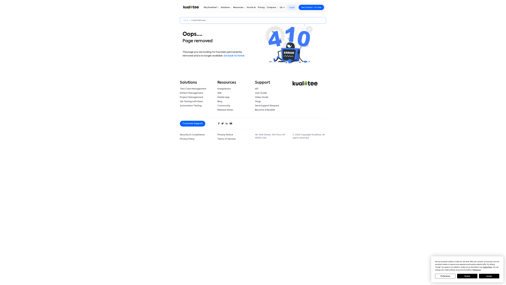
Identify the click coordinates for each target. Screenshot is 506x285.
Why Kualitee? (210, 7)
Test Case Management (193, 89)
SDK (219, 93)
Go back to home (234, 56)
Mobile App (223, 97)
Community (223, 106)
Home (185, 20)
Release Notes (225, 110)
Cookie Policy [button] (487, 267)
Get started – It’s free (311, 7)
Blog (219, 102)
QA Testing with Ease (191, 102)
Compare (271, 7)
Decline (467, 276)
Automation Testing (191, 106)
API (256, 89)
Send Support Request (267, 106)
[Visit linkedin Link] (227, 124)
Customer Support (193, 124)
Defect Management (191, 93)
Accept (489, 276)
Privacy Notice (225, 135)
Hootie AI (251, 7)
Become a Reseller (265, 110)
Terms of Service (226, 139)
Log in (292, 7)
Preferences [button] (477, 270)
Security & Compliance (192, 135)
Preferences (445, 276)
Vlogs (258, 102)
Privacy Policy (187, 139)
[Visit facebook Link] (219, 124)
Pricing (261, 7)
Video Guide (261, 97)
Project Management (191, 97)
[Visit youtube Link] (231, 124)
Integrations (224, 89)
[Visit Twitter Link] (222, 124)
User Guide (261, 93)
